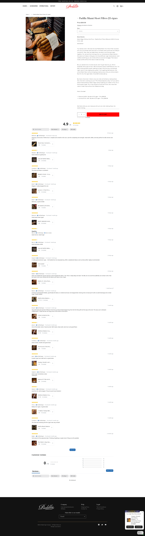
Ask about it (138, 526)
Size (78, 28)
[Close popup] (142, 512)
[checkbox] (73, 129)
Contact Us (84, 508)
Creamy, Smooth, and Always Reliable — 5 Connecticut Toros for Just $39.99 (136, 519)
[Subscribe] (84, 516)
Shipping (79, 25)
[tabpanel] (72, 290)
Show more (72, 449)
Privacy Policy (100, 508)
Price (79, 22)
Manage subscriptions (56, 526)
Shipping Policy (85, 507)
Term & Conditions (101, 507)
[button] (25, 6)
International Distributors (67, 507)
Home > (28, 14)
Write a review (110, 470)
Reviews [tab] (35, 471)
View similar (130, 526)
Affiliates (63, 508)
